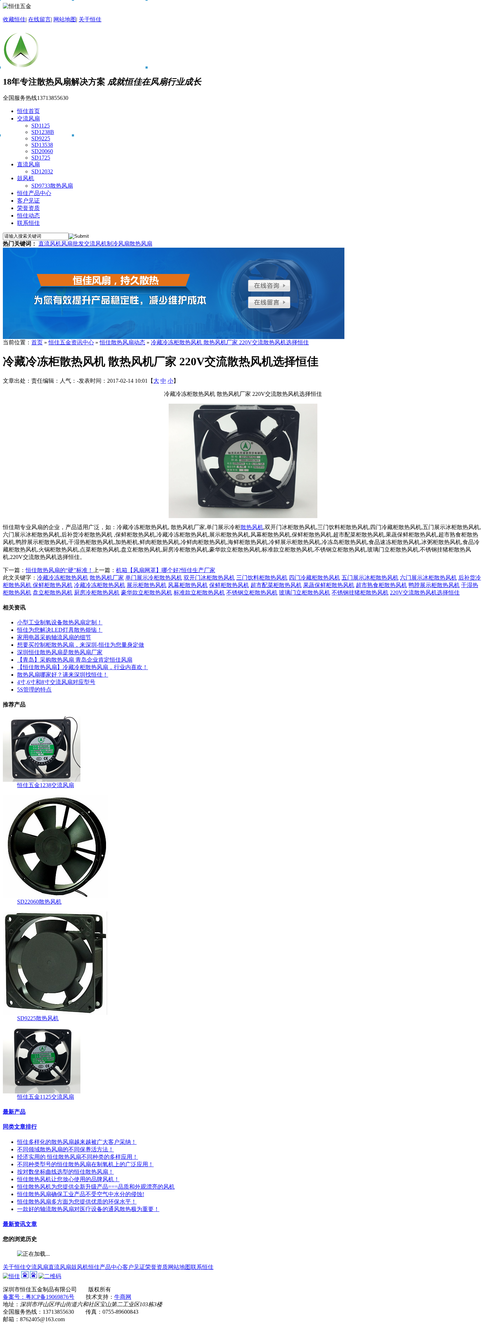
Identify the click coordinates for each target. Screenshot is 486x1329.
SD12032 (42, 171)
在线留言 (39, 19)
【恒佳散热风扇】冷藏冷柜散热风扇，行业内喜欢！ (82, 667)
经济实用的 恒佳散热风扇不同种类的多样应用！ (77, 1157)
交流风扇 (37, 1267)
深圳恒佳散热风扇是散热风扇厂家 (59, 652)
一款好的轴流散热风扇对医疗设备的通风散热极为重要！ (88, 1209)
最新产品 (14, 1112)
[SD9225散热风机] (56, 1013)
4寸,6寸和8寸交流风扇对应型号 (56, 682)
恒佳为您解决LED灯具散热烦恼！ (59, 630)
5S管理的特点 (34, 690)
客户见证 (133, 1267)
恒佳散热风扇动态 (122, 342)
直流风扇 (59, 1267)
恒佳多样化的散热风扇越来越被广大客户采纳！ (77, 1142)
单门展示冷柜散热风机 (153, 578)
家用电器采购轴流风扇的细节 (54, 637)
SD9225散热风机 (38, 1018)
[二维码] (49, 1276)
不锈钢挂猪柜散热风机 (360, 593)
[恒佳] (11, 1276)
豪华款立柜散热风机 (146, 593)
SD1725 (40, 158)
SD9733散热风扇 (52, 186)
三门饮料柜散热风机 (261, 578)
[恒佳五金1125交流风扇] (41, 1091)
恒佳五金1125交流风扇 (45, 1097)
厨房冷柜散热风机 (97, 593)
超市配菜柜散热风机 (276, 585)
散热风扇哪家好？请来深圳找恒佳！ (62, 675)
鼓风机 (79, 1267)
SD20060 (42, 151)
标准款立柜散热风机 (199, 593)
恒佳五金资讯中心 (71, 342)
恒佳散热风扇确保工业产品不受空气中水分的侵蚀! (80, 1194)
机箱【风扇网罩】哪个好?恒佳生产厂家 (165, 570)
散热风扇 (141, 244)
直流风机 (49, 244)
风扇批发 (72, 244)
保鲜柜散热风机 (53, 585)
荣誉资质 (156, 1267)
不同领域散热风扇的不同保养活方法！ (65, 1149)
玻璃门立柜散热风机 (304, 593)
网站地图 (64, 19)
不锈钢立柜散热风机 (252, 593)
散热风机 (252, 527)
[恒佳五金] (26, 64)
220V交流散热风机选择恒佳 (425, 593)
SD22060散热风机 (39, 902)
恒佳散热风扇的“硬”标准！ (59, 570)
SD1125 (40, 126)
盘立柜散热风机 (53, 593)
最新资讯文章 (20, 1224)
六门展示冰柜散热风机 (428, 578)
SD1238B (42, 132)
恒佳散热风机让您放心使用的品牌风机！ (68, 1179)
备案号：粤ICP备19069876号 (38, 1297)
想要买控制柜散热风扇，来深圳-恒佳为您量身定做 (80, 645)
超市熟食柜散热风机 (381, 585)
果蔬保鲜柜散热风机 (328, 585)
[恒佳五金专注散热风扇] (173, 337)
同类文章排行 (20, 1127)
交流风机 (95, 244)
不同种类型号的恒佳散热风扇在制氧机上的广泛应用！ (85, 1164)
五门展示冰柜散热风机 (370, 578)
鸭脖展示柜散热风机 (434, 585)
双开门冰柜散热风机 (209, 578)
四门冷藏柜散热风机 (314, 578)
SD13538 (42, 145)
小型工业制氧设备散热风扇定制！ (59, 622)
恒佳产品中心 (105, 1267)
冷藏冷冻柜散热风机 (62, 578)
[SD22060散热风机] (55, 896)
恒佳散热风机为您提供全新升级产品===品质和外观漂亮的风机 (96, 1187)
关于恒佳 (90, 19)
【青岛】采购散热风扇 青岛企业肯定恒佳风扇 (74, 660)
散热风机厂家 (107, 578)
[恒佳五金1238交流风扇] (41, 780)
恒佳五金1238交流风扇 (45, 785)
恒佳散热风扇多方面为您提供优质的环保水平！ (77, 1202)
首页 (37, 342)
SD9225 (40, 138)
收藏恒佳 (14, 19)
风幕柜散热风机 (188, 585)
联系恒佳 (202, 1267)
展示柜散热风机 (147, 585)
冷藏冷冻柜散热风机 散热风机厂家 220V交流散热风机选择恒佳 (230, 342)
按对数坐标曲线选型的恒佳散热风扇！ (65, 1172)
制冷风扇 (118, 244)
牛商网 (122, 1297)
